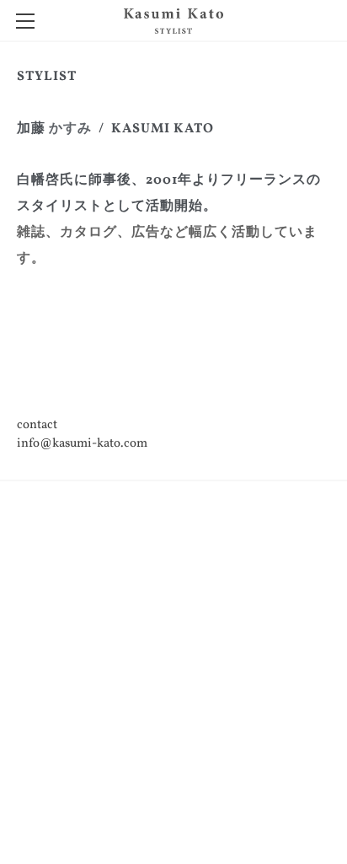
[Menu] (25, 21)
